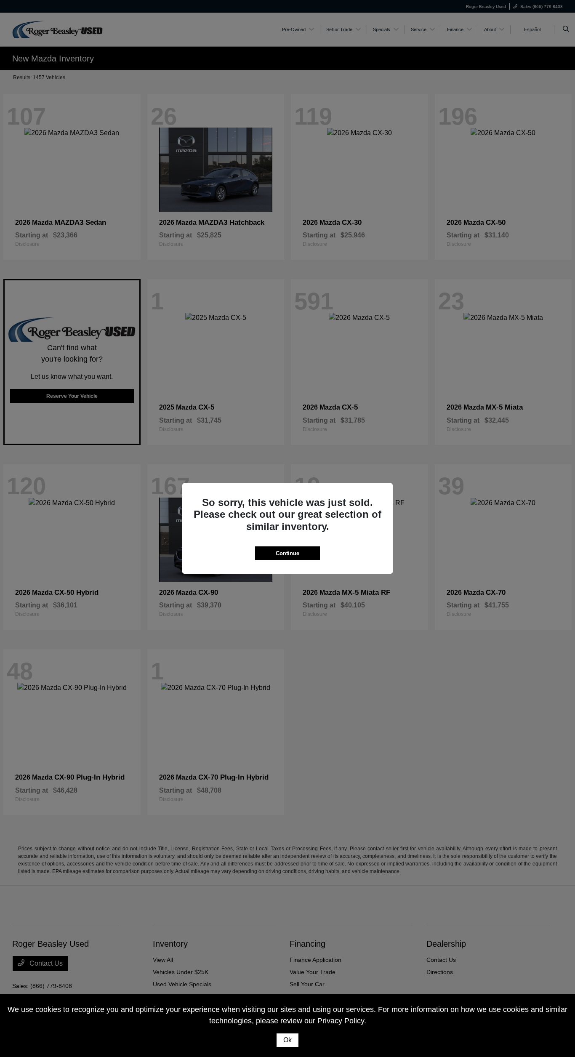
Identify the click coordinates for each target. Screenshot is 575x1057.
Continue (287, 553)
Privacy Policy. (341, 1021)
